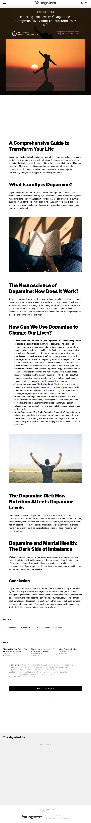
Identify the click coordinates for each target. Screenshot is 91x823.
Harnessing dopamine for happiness (52, 672)
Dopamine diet (62, 667)
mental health (15, 560)
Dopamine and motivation (45, 667)
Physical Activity (44, 384)
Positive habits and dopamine (42, 674)
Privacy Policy (50, 816)
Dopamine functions (17, 670)
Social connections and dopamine (23, 677)
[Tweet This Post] (63, 33)
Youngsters (25, 32)
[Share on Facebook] (59, 33)
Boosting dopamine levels (32, 665)
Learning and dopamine (19, 674)
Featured (51, 670)
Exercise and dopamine (36, 670)
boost (20, 372)
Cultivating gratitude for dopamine (58, 665)
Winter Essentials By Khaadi (68, 649)
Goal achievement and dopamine (23, 672)
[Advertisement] (45, 712)
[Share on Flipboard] (68, 33)
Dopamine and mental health (21, 667)
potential (71, 169)
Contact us (60, 816)
